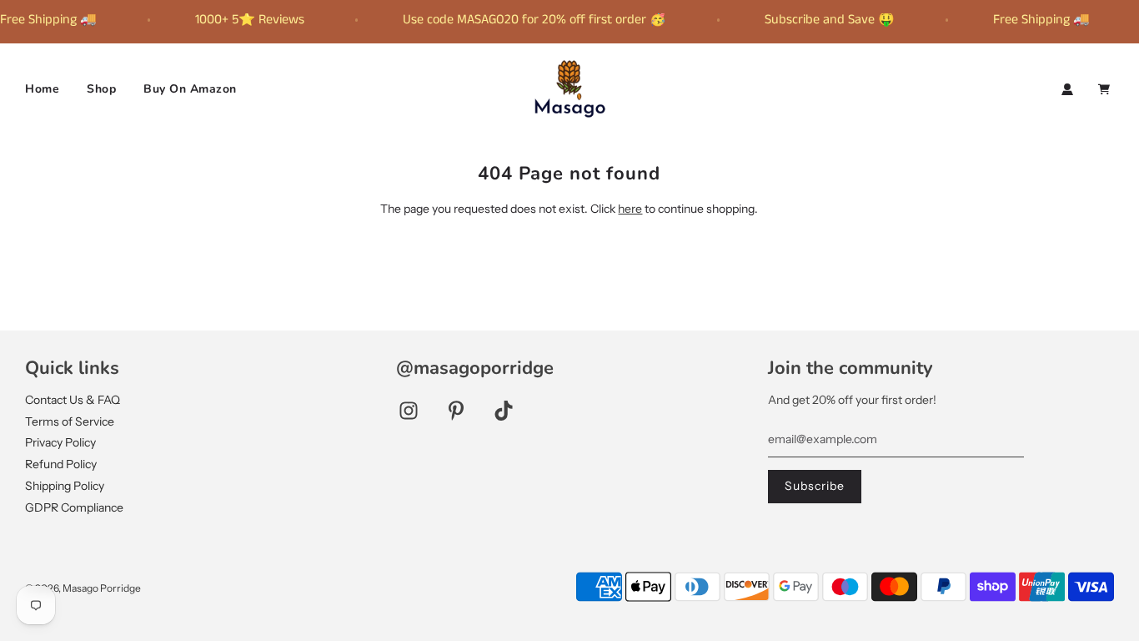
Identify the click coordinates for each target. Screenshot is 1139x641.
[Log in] (1067, 89)
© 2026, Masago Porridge (83, 588)
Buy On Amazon (190, 89)
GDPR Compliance (74, 507)
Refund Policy (61, 464)
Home (42, 89)
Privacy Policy (60, 442)
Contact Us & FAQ (72, 399)
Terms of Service (69, 421)
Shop (101, 89)
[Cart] (1106, 89)
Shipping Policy (64, 485)
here (630, 208)
